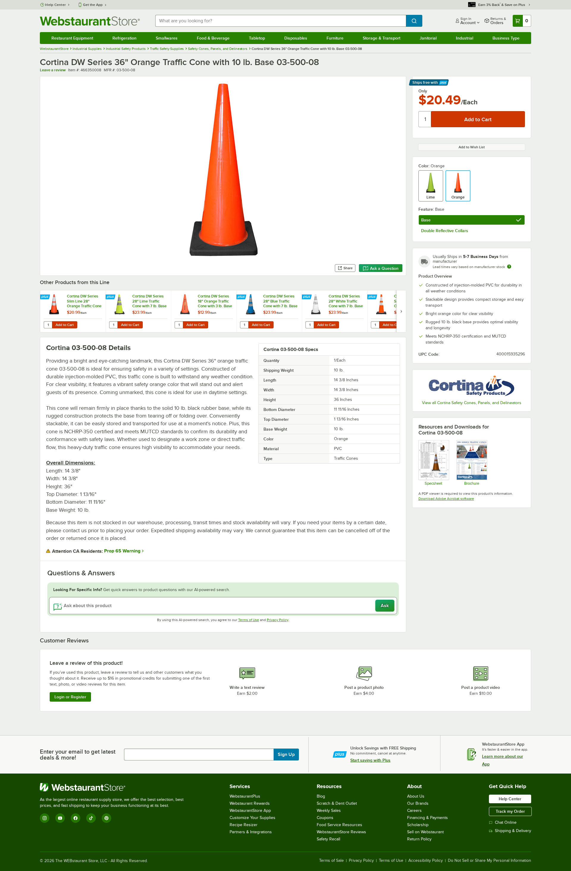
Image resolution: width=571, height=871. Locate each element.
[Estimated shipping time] (509, 266)
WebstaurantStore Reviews (341, 832)
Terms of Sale (331, 861)
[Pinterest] (106, 818)
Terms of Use (248, 620)
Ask (385, 605)
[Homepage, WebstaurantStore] (90, 21)
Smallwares (167, 38)
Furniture (335, 38)
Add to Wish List (472, 147)
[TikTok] (91, 818)
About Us (415, 796)
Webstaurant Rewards (250, 803)
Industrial (464, 38)
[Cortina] (471, 386)
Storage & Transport (381, 38)
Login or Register (70, 696)
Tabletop (257, 38)
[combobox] (280, 21)
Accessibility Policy (425, 861)
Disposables (295, 38)
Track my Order (510, 811)
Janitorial (428, 38)
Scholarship (418, 825)
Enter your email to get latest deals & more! (77, 754)
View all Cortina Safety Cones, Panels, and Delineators (471, 403)
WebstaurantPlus (245, 796)
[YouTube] (60, 818)
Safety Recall (328, 839)
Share (348, 268)
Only (422, 91)
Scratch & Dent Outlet (337, 803)
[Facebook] (75, 818)
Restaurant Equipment (72, 38)
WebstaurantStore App (250, 810)
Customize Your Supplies (252, 817)
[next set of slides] (401, 311)
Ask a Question (384, 268)
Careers (414, 810)
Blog (321, 796)
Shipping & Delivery (513, 831)
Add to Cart (65, 325)
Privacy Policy (277, 620)
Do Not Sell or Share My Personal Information (489, 861)
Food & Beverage (213, 38)
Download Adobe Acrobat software (446, 499)
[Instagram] (44, 818)
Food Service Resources (339, 825)
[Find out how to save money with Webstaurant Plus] (45, 297)
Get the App (93, 5)
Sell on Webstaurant (425, 832)
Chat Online (506, 822)
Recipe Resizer (244, 825)
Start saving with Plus (370, 760)
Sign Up (286, 754)
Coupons (325, 817)
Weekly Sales (329, 810)
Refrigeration (124, 38)
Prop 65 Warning (122, 551)
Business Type (506, 38)
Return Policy (419, 839)
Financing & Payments (427, 817)
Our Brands (418, 803)
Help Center (55, 5)
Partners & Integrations (251, 832)
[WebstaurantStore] (114, 787)
